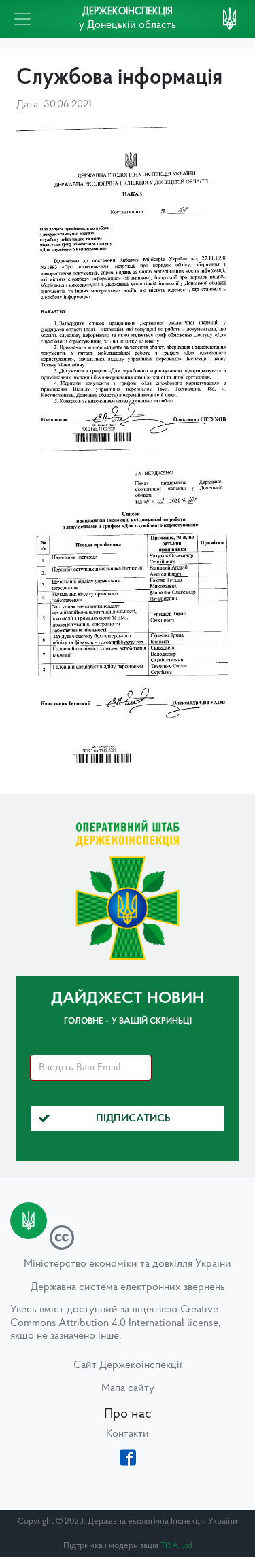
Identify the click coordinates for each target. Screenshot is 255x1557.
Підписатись (133, 1118)
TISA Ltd (176, 1545)
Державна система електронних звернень (128, 1287)
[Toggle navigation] (22, 19)
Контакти (127, 1434)
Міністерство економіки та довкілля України (127, 1264)
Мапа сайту (127, 1388)
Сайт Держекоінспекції (127, 1365)
